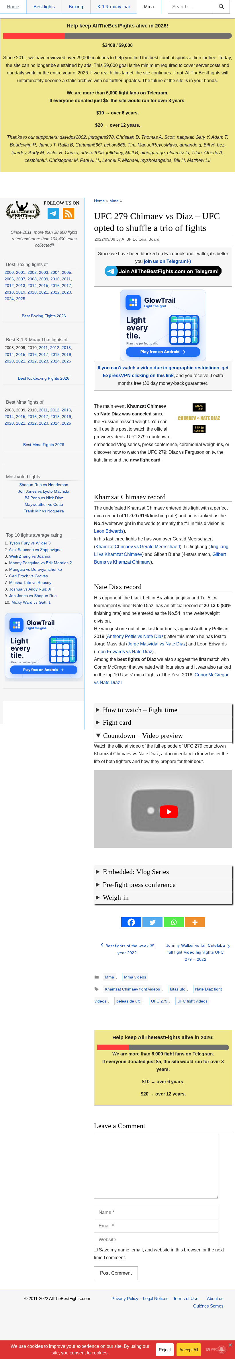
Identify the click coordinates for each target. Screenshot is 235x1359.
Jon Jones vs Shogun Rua (33, 595)
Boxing (76, 6)
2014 (32, 285)
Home (13, 6)
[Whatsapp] (174, 922)
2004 (55, 272)
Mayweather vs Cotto (44, 504)
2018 (9, 292)
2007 (20, 279)
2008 (32, 279)
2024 (9, 298)
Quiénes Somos (208, 1305)
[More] (195, 922)
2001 (20, 272)
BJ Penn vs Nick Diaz (44, 498)
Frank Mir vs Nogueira (43, 511)
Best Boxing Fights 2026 (44, 316)
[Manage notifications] (221, 1349)
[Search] (221, 7)
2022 (55, 292)
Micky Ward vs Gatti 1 (31, 602)
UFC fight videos (192, 1001)
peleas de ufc (128, 1001)
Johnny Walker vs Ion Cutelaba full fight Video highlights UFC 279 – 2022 (195, 952)
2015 (43, 285)
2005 (66, 272)
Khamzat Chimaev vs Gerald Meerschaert (137, 546)
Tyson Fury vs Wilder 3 (30, 543)
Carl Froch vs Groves (28, 576)
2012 (9, 285)
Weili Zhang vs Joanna (29, 556)
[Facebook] (131, 922)
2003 (43, 272)
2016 (55, 285)
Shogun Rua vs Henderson (43, 484)
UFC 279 (159, 1001)
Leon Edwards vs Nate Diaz (123, 651)
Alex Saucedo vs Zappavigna (35, 549)
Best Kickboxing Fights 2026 (43, 378)
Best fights (44, 6)
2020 (32, 292)
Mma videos (135, 977)
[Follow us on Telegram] (54, 217)
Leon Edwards (109, 531)
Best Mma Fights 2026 (43, 444)
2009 (43, 279)
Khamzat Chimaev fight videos (132, 989)
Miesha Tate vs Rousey (30, 582)
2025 (20, 298)
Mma (149, 6)
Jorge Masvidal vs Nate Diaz (157, 643)
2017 (66, 285)
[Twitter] (152, 922)
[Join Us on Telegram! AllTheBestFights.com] (163, 275)
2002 (32, 272)
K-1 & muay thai (113, 6)
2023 (66, 292)
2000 (9, 272)
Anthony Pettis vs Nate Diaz (135, 636)
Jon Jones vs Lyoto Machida (43, 491)
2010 (55, 279)
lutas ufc (177, 989)
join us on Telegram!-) (167, 261)
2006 (9, 279)
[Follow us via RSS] (69, 217)
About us (215, 1298)
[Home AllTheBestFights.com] (23, 217)
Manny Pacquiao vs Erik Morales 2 (40, 562)
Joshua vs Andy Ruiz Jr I (31, 589)
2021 (43, 292)
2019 (20, 292)
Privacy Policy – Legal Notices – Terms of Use (154, 1298)
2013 (20, 285)
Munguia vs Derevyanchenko (35, 569)
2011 (66, 279)
